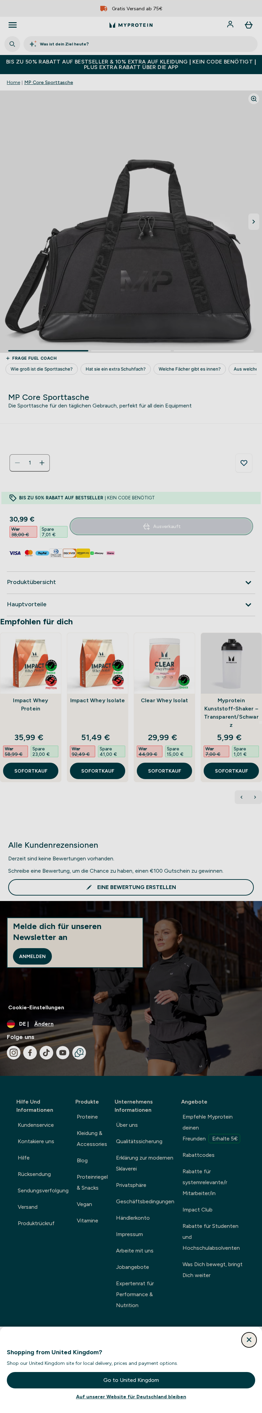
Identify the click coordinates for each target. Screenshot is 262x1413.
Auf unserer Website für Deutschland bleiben (131, 1396)
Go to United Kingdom (131, 1380)
